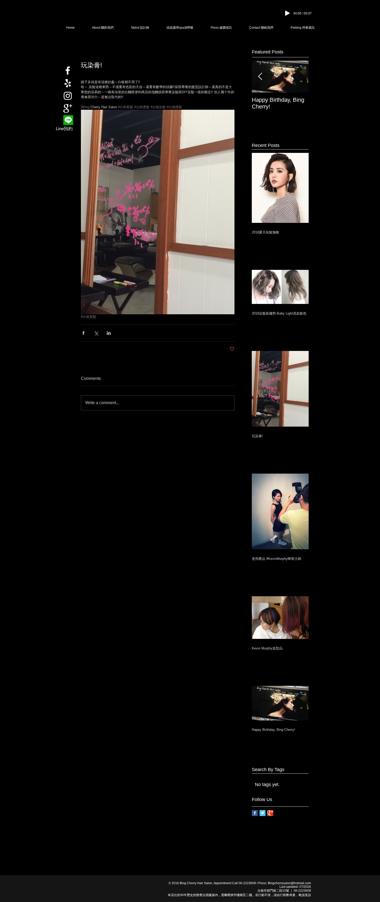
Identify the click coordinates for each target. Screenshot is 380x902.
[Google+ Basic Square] (270, 813)
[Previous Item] (260, 77)
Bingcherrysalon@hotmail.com (289, 883)
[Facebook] (67, 70)
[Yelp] (67, 83)
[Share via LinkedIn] (108, 333)
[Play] (287, 13)
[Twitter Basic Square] (262, 813)
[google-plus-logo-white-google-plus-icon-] (67, 108)
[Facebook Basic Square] (255, 813)
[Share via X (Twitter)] (96, 333)
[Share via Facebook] (83, 333)
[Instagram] (67, 95)
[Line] (68, 120)
